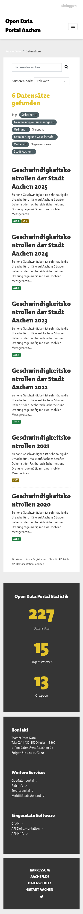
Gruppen (41, 695)
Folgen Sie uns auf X (26, 753)
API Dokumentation (26, 828)
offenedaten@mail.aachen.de (32, 748)
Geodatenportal (23, 780)
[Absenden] (66, 67)
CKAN (16, 823)
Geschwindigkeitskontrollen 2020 (41, 500)
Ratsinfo (18, 785)
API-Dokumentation (23, 564)
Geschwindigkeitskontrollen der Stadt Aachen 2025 (41, 178)
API (60, 559)
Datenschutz (39, 883)
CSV (25, 221)
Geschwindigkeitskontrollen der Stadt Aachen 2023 (41, 312)
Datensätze (33, 51)
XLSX (16, 221)
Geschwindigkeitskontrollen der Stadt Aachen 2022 (41, 379)
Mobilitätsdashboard (27, 796)
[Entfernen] (36, 115)
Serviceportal (21, 791)
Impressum (40, 870)
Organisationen (42, 662)
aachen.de (39, 876)
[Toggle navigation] (73, 26)
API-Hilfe (18, 833)
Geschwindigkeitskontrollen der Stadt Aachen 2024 (41, 245)
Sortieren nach (22, 81)
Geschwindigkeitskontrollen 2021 (41, 441)
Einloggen (69, 5)
